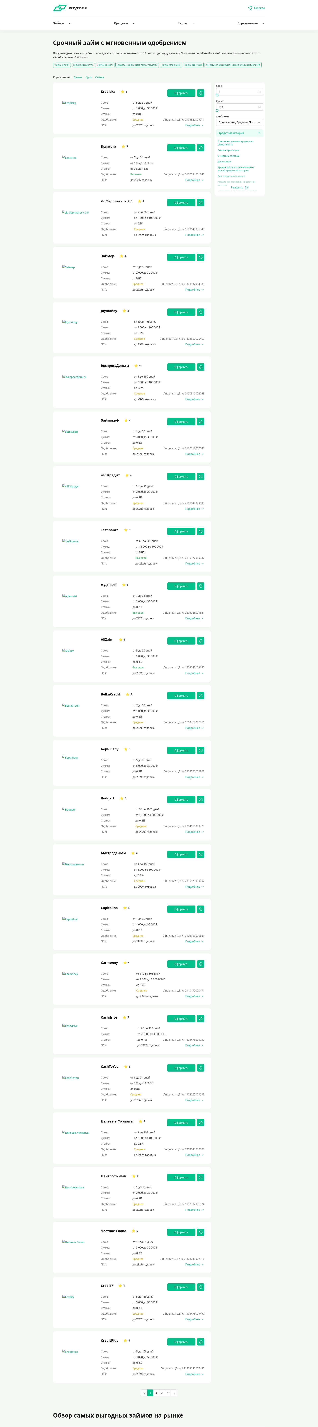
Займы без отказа (193, 64)
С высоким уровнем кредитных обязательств (235, 143)
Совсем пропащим (228, 150)
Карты (182, 23)
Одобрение (222, 116)
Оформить (181, 93)
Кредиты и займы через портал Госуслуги (137, 64)
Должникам (224, 161)
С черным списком (228, 155)
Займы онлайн (62, 64)
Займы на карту (105, 64)
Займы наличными (171, 64)
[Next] (174, 1392)
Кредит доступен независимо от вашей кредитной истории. (236, 169)
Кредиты (121, 23)
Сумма (78, 77)
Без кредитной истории (231, 176)
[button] (62, 23)
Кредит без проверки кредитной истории (236, 183)
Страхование (248, 23)
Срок (89, 77)
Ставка (99, 77)
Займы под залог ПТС (83, 64)
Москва (259, 8)
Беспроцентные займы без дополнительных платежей (233, 64)
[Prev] (144, 1392)
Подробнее (192, 125)
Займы (58, 23)
